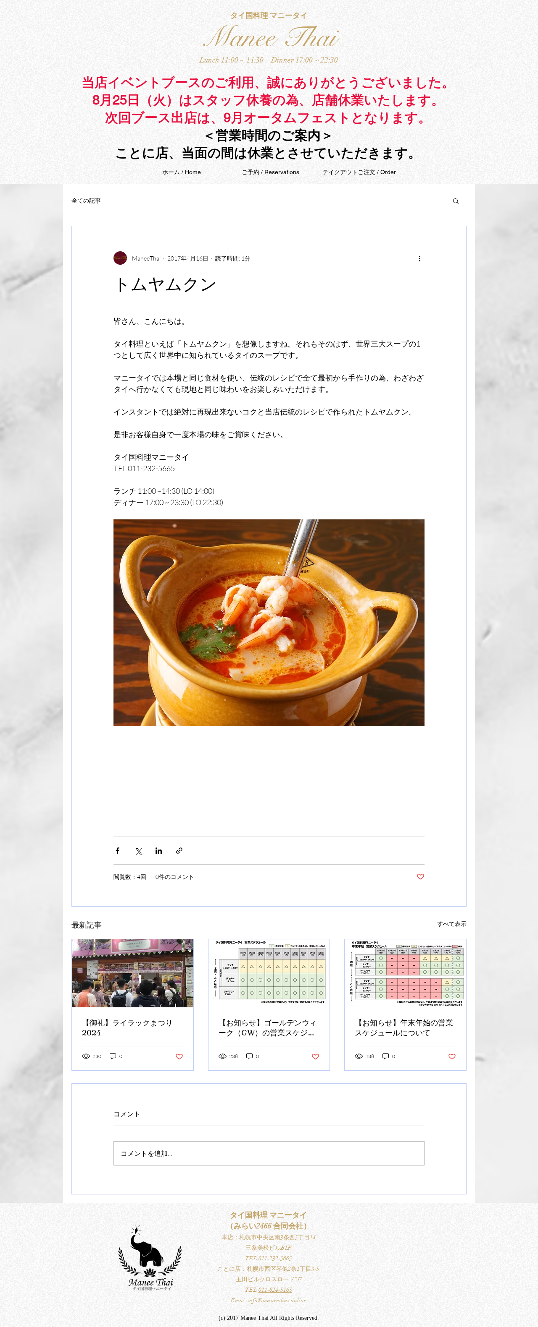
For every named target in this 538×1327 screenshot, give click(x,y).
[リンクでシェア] (179, 851)
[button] (456, 200)
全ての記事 (86, 200)
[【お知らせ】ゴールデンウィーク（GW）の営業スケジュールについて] (269, 973)
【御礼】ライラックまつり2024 (127, 1028)
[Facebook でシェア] (117, 851)
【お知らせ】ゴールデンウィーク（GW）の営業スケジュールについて (268, 1028)
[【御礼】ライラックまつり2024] (132, 973)
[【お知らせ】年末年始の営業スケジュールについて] (405, 973)
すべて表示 (452, 923)
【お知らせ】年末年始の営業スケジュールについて (404, 1028)
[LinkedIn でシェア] (159, 851)
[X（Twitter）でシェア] (138, 851)
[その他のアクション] (419, 258)
